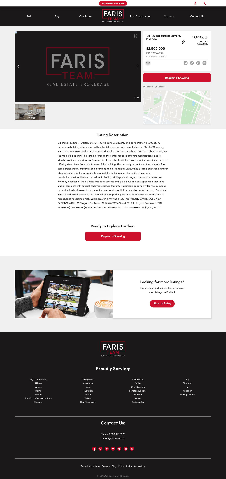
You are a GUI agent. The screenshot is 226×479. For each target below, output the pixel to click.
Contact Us (197, 16)
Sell (29, 16)
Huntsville (88, 390)
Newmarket (138, 379)
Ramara (138, 394)
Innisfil (88, 394)
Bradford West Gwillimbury (38, 398)
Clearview (38, 401)
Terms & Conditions (90, 466)
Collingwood (88, 379)
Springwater (138, 401)
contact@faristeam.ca (113, 438)
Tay (187, 379)
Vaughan (187, 390)
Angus (38, 386)
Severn (138, 398)
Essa (88, 386)
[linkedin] (198, 63)
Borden (38, 394)
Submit (116, 163)
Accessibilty (139, 466)
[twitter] (192, 63)
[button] (18, 66)
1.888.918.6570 (117, 434)
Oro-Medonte (138, 386)
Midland (88, 398)
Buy (57, 16)
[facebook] (186, 63)
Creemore (88, 383)
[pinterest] (204, 63)
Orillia (138, 383)
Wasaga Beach (187, 394)
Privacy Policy (125, 466)
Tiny (188, 386)
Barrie (38, 390)
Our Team (85, 16)
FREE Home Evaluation (113, 3)
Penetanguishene (138, 390)
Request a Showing (177, 78)
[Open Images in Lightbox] (135, 36)
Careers (169, 16)
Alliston (38, 383)
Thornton (187, 383)
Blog (114, 466)
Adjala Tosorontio (38, 379)
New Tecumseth (88, 401)
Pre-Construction (140, 16)
